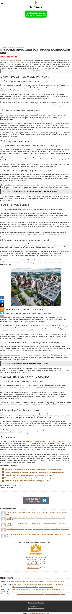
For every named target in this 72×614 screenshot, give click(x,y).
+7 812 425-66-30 (33, 564)
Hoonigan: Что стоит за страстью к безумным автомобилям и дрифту (41, 594)
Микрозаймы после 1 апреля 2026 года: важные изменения (32, 587)
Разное (9, 47)
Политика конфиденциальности (36, 609)
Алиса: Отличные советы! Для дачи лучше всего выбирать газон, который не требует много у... (37, 529)
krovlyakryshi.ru (44, 613)
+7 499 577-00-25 (33, 560)
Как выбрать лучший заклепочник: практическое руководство (27, 481)
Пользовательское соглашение (36, 608)
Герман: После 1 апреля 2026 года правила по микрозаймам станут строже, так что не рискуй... (36, 524)
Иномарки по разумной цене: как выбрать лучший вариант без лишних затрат (33, 469)
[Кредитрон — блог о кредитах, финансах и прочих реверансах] (36, 4)
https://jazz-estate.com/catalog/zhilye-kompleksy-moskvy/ (45, 441)
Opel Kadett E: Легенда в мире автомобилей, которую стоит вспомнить (38, 584)
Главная (3, 47)
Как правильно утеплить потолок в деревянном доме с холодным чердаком (38, 581)
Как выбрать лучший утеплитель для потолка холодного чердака (28, 475)
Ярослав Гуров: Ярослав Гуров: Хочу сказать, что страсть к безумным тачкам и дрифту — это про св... (38, 535)
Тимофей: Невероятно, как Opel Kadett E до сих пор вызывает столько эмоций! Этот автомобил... (35, 518)
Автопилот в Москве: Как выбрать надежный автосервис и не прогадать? (31, 478)
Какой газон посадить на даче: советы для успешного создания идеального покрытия (32, 590)
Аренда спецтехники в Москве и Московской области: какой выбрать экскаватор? (34, 472)
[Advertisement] (36, 32)
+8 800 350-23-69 (33, 568)
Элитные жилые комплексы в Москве (12, 61)
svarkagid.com (33, 613)
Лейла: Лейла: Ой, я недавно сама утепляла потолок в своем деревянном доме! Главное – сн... (37, 513)
